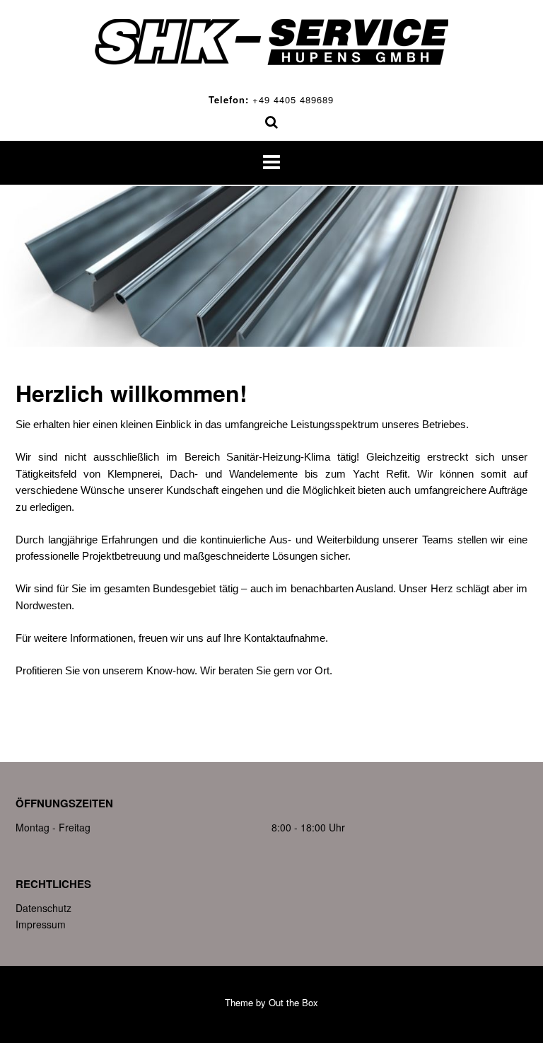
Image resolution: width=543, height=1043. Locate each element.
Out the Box (293, 1002)
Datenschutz (43, 908)
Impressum (41, 924)
